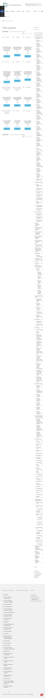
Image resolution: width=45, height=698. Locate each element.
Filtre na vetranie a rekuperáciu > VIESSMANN (39, 134)
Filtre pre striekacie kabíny (38, 304)
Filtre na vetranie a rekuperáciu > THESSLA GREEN (39, 112)
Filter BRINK (39, 455)
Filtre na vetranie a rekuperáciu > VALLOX (39, 117)
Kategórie (13, 11)
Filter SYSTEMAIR (39, 478)
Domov (5, 20)
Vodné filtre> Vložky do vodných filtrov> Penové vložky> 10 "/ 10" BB (40, 351)
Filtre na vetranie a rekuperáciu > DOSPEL (39, 45)
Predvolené (37, 263)
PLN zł (2, 6)
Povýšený (37, 261)
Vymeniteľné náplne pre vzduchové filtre (38, 416)
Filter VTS (38, 486)
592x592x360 (40, 530)
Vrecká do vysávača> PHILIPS (38, 408)
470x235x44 (40, 522)
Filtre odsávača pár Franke (39, 195)
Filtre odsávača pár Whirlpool (39, 206)
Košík (23, 11)
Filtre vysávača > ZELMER (39, 217)
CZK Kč (2, 13)
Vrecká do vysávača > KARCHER (39, 395)
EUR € (2, 11)
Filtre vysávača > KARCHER (39, 214)
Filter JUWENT (39, 462)
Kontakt (28, 11)
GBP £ (2, 9)
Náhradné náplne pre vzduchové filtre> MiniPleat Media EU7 (39, 428)
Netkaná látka (37, 253)
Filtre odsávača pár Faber (39, 192)
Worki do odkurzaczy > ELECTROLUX (37, 552)
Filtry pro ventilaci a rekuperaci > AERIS (39, 159)
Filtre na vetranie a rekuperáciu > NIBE (39, 90)
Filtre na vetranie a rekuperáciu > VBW (39, 123)
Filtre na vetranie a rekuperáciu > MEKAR (39, 84)
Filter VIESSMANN (39, 484)
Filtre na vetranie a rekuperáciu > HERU (39, 56)
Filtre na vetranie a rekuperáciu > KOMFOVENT (39, 79)
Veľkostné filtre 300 (38, 511)
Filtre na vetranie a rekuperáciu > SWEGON (39, 101)
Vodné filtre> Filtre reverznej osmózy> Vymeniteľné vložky (39, 344)
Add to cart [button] (7, 56)
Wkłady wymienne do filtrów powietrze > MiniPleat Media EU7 (38, 547)
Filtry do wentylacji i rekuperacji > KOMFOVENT (38, 233)
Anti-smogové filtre (38, 33)
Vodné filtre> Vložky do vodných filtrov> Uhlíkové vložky (39, 366)
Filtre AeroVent (39, 490)
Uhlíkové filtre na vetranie (39, 322)
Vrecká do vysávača (38, 383)
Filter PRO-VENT (39, 474)
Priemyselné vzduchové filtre (39, 312)
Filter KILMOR (38, 465)
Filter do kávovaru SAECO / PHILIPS (39, 286)
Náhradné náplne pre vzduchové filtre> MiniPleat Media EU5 (39, 421)
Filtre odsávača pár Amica (39, 189)
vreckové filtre (38, 497)
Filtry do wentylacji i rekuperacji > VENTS (38, 241)
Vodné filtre (37, 327)
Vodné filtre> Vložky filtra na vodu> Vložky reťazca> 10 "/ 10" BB (39, 373)
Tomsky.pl (31, 694)
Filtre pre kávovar (38, 269)
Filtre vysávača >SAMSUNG (39, 221)
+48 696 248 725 (38, 574)
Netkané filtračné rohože (39, 256)
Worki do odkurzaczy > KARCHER (39, 412)
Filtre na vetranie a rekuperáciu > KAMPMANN (39, 73)
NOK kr (2, 15)
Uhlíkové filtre (37, 319)
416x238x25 (40, 517)
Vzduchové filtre (38, 438)
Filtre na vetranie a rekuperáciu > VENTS (39, 128)
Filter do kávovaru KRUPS (39, 281)
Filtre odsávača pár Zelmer (39, 209)
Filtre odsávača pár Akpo (39, 185)
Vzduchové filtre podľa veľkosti (38, 500)
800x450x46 (40, 543)
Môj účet (18, 11)
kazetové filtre (39, 494)
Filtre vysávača (38, 211)
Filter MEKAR (38, 471)
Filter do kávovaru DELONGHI (40, 273)
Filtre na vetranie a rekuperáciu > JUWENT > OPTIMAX (39, 67)
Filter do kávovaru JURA (39, 277)
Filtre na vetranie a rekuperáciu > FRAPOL (39, 50)
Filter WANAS (39, 488)
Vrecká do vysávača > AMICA (39, 386)
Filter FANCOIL (39, 460)
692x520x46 (40, 535)
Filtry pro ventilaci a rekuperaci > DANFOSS (39, 170)
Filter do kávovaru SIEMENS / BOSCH (39, 292)
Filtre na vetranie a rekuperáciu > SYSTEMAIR (39, 106)
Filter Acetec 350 (38, 441)
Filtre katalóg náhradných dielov (39, 300)
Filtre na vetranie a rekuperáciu (38, 37)
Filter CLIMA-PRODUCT (39, 458)
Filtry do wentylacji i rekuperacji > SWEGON (38, 237)
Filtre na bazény (39, 329)
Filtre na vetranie (38, 41)
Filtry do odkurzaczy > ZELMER (37, 224)
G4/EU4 (38, 492)
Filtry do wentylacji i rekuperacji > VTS (38, 245)
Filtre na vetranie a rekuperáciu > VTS (39, 145)
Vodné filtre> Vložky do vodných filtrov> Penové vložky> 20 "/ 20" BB (40, 358)
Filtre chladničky (38, 35)
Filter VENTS (39, 481)
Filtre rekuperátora (39, 149)
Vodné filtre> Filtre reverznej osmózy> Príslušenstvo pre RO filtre (39, 337)
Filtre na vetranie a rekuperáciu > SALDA (39, 95)
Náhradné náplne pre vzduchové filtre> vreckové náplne (39, 434)
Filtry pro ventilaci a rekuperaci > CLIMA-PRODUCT (40, 164)
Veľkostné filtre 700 (38, 538)
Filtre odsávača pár (38, 182)
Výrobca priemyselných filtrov (39, 316)
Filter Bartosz (39, 453)
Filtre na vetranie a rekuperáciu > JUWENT (39, 61)
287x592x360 (40, 508)
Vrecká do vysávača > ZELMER (39, 404)
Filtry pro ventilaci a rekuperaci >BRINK (38, 175)
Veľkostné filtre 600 (38, 533)
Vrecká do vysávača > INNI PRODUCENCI (39, 391)
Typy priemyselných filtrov (9, 612)
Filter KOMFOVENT (39, 468)
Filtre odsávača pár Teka (39, 202)
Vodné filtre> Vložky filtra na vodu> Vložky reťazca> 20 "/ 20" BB (39, 379)
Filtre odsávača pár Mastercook (39, 198)
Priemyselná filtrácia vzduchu (39, 309)
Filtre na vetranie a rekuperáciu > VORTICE (39, 139)
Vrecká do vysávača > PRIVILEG (39, 399)
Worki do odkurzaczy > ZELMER (37, 561)
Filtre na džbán (38, 332)
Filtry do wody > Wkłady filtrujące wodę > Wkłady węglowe (38, 249)
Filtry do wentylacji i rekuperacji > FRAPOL (39, 153)
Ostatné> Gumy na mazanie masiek (38, 259)
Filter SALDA (39, 476)
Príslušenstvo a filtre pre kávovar (38, 266)
